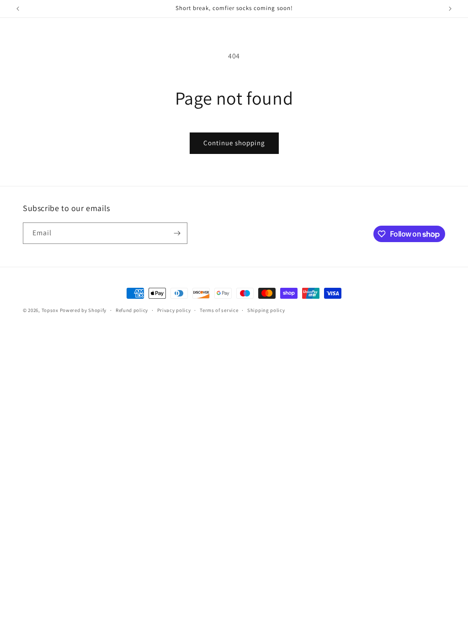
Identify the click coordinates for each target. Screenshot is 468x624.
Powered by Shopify (83, 310)
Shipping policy (266, 310)
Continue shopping (234, 142)
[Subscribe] (177, 233)
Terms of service (219, 310)
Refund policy (132, 310)
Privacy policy (174, 310)
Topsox (50, 310)
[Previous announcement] (18, 8)
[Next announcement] (450, 8)
